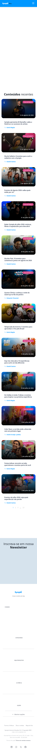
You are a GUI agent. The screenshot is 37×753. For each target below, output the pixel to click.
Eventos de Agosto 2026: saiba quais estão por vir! (17, 191)
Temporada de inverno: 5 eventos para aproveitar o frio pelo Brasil (18, 328)
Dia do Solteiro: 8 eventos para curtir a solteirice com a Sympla (18, 157)
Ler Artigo (4, 99)
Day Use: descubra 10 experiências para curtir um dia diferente (16, 362)
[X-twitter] (21, 747)
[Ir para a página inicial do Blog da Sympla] (8, 3)
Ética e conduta (20, 725)
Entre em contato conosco (23, 740)
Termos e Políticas (9, 725)
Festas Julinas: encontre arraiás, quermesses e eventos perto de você (17, 464)
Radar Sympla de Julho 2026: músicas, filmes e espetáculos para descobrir (17, 225)
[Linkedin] (11, 747)
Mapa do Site (29, 725)
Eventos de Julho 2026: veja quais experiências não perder (16, 498)
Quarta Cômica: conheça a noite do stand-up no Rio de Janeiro (17, 294)
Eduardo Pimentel (11, 298)
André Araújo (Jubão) (12, 434)
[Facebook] (25, 747)
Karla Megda (9, 127)
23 (23, 508)
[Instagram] (16, 747)
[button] (28, 102)
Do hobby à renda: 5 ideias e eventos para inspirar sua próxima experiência (18, 396)
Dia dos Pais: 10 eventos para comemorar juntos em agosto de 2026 (18, 259)
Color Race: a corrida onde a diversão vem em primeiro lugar (17, 430)
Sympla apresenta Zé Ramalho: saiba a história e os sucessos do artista (18, 123)
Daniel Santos (10, 162)
